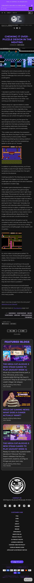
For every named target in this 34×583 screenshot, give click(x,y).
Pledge (17, 526)
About (17, 524)
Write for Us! (17, 534)
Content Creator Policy (17, 544)
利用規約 (22, 577)
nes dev (30, 313)
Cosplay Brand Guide (17, 547)
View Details (7, 386)
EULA (17, 521)
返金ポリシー (5, 577)
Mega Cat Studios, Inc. (13, 576)
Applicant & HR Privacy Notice (17, 550)
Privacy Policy (17, 537)
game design (12, 313)
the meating (28, 317)
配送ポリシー (28, 577)
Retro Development (13, 25)
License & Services (17, 542)
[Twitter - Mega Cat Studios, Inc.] (14, 28)
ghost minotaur (21, 313)
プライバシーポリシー (14, 577)
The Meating (17, 308)
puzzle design (9, 315)
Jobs (17, 518)
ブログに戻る (17, 334)
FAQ (17, 516)
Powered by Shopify (24, 576)
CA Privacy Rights (17, 539)
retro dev (17, 315)
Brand (17, 529)
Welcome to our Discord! (9, 304)
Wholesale (17, 531)
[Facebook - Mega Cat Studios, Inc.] (17, 28)
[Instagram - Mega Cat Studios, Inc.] (20, 28)
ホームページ (4, 25)
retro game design (27, 315)
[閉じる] (31, 5)
